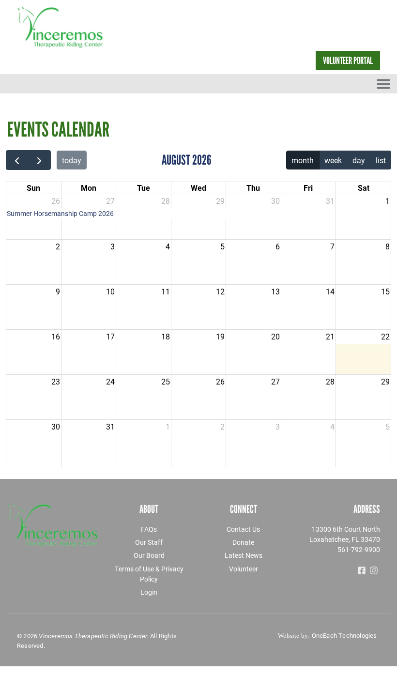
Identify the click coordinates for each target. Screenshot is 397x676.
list (381, 160)
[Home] (71, 27)
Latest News (243, 555)
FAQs (149, 529)
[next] (39, 160)
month (302, 160)
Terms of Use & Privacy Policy (149, 574)
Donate (243, 542)
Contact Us (243, 529)
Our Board (149, 555)
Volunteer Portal (348, 60)
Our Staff (149, 542)
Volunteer (243, 568)
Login (148, 592)
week (333, 160)
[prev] (17, 160)
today (71, 160)
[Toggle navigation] (383, 83)
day (358, 160)
